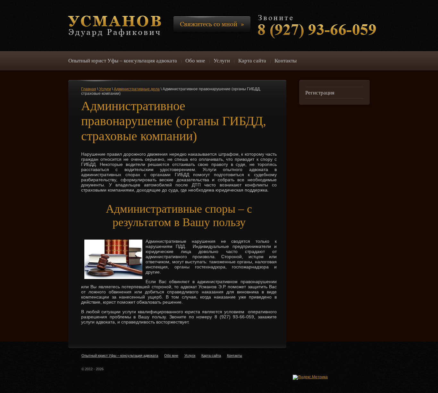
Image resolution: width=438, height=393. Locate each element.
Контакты (234, 355)
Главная (88, 89)
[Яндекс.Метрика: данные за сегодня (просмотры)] (310, 377)
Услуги (105, 89)
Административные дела (137, 89)
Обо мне (171, 355)
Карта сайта (211, 355)
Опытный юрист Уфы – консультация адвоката (119, 355)
